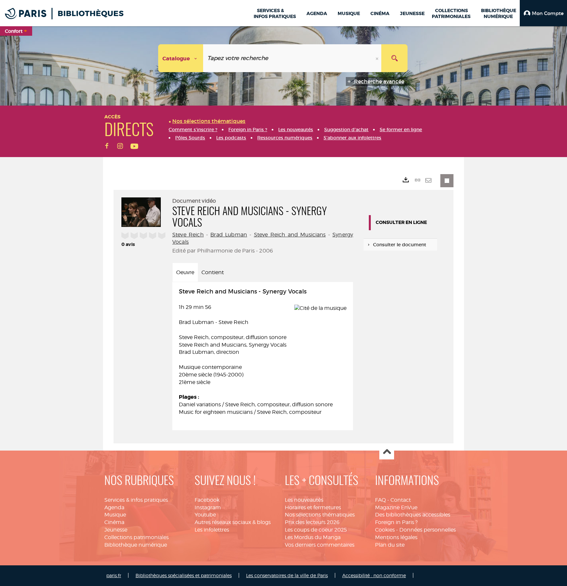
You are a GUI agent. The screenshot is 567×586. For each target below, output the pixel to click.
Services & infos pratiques (136, 500)
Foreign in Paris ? (396, 522)
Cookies (385, 530)
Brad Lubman (228, 235)
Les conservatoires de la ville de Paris (287, 575)
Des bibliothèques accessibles (412, 515)
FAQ (380, 500)
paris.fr (113, 575)
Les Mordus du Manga (313, 537)
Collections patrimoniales (136, 537)
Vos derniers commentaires (319, 545)
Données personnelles (427, 530)
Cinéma (114, 522)
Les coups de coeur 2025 (316, 530)
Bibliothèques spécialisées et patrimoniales (184, 575)
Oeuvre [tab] (185, 272)
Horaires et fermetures (313, 507)
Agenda (114, 507)
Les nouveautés (304, 500)
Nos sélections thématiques (320, 515)
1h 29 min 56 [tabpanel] (256, 352)
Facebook (207, 500)
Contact (400, 500)
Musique (115, 515)
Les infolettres (212, 530)
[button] (543, 13)
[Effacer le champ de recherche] (378, 58)
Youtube (205, 515)
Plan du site (390, 545)
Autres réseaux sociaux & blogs (233, 522)
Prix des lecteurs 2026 (312, 522)
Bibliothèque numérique (135, 545)
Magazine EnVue (396, 507)
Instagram (208, 507)
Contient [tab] (212, 272)
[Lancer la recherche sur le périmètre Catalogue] (394, 58)
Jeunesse (115, 530)
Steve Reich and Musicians (290, 235)
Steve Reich (188, 235)
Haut (386, 452)
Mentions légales (396, 537)
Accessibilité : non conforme (374, 575)
